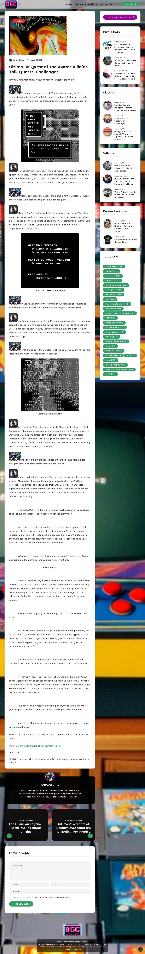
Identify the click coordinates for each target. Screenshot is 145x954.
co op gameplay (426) (115, 365)
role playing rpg (61, 759)
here (11, 738)
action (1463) (111, 271)
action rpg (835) (113, 276)
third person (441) (114, 351)
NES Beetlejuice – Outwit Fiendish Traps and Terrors (125, 168)
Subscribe (129, 4)
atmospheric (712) (114, 290)
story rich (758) (112, 281)
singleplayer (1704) (114, 266)
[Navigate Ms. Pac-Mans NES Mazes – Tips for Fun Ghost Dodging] (107, 131)
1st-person (21, 759)
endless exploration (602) (117, 304)
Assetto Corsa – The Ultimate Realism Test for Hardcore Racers (125, 76)
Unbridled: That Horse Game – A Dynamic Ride (125, 63)
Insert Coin (14, 752)
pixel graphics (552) (114, 323)
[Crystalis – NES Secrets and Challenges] (107, 118)
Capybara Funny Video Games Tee (125, 240)
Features (79, 4)
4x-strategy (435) (113, 355)
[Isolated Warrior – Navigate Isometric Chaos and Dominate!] (107, 105)
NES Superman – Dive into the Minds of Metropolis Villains (125, 181)
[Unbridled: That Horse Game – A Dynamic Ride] (107, 60)
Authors (92, 4)
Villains (18, 21)
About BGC (107, 4)
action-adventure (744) (116, 285)
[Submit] (134, 17)
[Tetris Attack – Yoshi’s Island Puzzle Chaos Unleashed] (107, 192)
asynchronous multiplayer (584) (120, 313)
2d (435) (130, 355)
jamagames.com (68, 942)
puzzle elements (46, 759)
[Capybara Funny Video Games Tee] (107, 239)
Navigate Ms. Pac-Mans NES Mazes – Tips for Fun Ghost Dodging (123, 136)
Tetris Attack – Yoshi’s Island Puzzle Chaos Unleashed (125, 194)
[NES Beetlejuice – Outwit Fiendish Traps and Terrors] (107, 165)
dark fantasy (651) (113, 295)
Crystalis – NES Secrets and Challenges (121, 121)
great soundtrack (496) (116, 341)
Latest (68, 4)
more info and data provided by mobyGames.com (35, 746)
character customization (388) (119, 369)
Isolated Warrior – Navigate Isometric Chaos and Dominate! (125, 107)
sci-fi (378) (110, 374)
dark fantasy (33, 759)
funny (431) (111, 360)
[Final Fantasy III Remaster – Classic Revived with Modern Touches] (107, 44)
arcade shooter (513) (115, 327)
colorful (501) (111, 337)
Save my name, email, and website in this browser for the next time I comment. (43, 897)
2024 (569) (110, 318)
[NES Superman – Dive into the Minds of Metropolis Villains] (107, 179)
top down (73, 759)
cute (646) (110, 299)
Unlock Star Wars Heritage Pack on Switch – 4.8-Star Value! (123, 228)
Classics (36, 734)
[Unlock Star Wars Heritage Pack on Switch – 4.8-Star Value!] (107, 223)
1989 (14, 759)
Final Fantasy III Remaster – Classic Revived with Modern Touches (124, 48)
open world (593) (113, 309)
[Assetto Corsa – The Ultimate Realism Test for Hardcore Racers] (107, 73)
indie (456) (110, 346)
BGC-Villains (50, 785)
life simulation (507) (114, 332)
